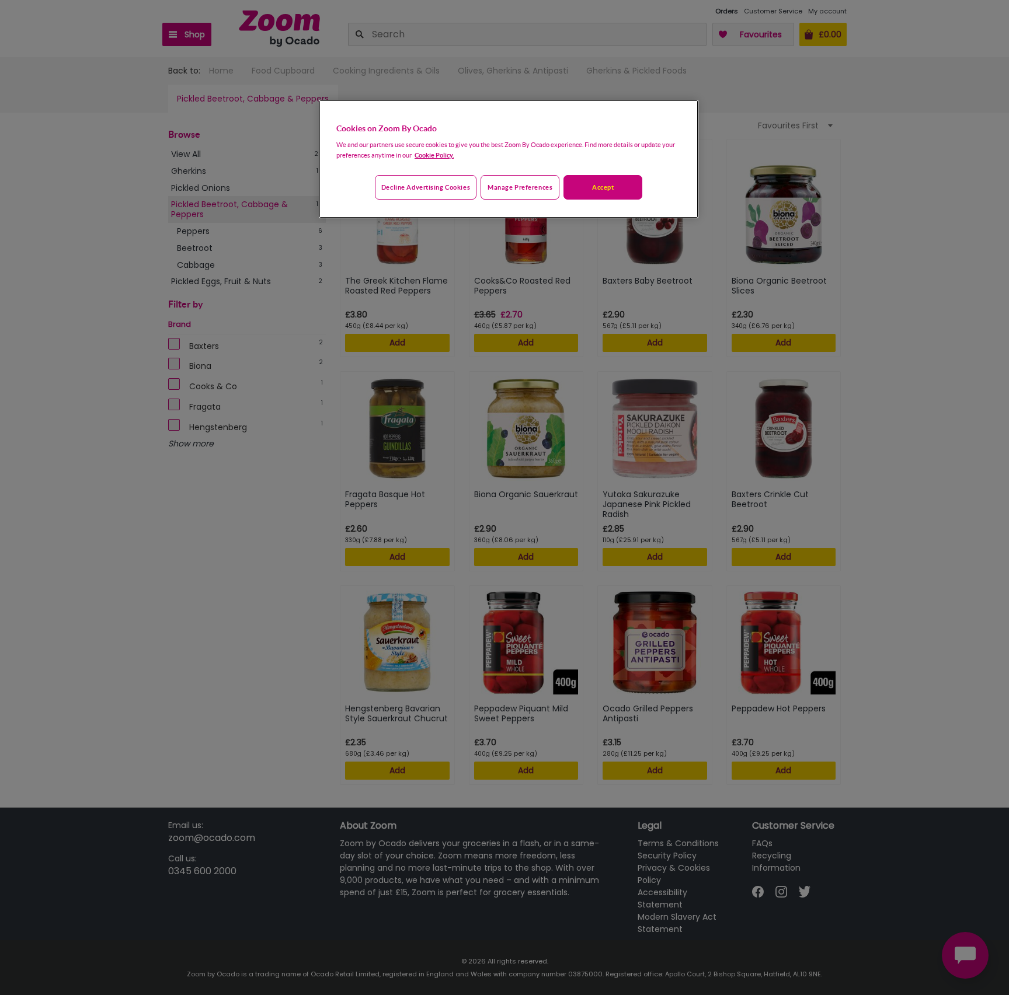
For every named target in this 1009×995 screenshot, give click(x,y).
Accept (603, 187)
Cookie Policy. (434, 155)
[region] (508, 159)
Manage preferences (520, 187)
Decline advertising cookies (425, 187)
